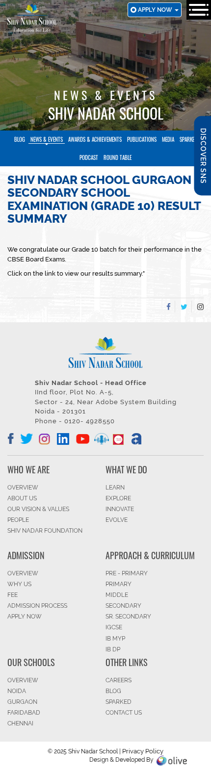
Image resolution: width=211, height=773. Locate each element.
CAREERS (119, 680)
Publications (142, 139)
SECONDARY (123, 605)
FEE (12, 595)
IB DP (113, 649)
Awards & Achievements (95, 139)
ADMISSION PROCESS (37, 605)
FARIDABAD (23, 712)
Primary (119, 584)
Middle (117, 595)
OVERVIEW (22, 487)
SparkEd (188, 139)
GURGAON (22, 701)
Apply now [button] (156, 9)
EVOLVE (117, 519)
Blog (19, 139)
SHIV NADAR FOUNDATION (44, 530)
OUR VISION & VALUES (38, 509)
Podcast (88, 157)
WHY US (19, 584)
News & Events (46, 139)
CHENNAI (20, 723)
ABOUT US (22, 498)
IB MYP (115, 638)
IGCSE (114, 627)
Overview (22, 680)
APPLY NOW (24, 616)
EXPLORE (118, 498)
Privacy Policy (142, 751)
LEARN (115, 487)
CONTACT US (124, 712)
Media (168, 139)
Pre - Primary (127, 573)
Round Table (118, 157)
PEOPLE (18, 519)
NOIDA (16, 691)
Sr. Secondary (128, 616)
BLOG (113, 691)
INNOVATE (120, 509)
